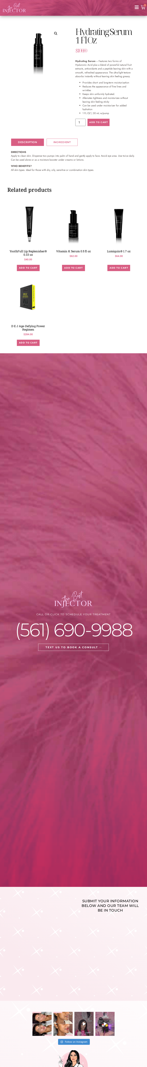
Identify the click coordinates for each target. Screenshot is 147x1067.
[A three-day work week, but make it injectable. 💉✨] (105, 1024)
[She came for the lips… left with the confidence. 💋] (63, 1024)
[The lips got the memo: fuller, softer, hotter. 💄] (42, 1024)
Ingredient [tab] (62, 142)
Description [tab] (27, 142)
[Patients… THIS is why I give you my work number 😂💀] (84, 1024)
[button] (56, 33)
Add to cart (98, 122)
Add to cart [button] (28, 267)
